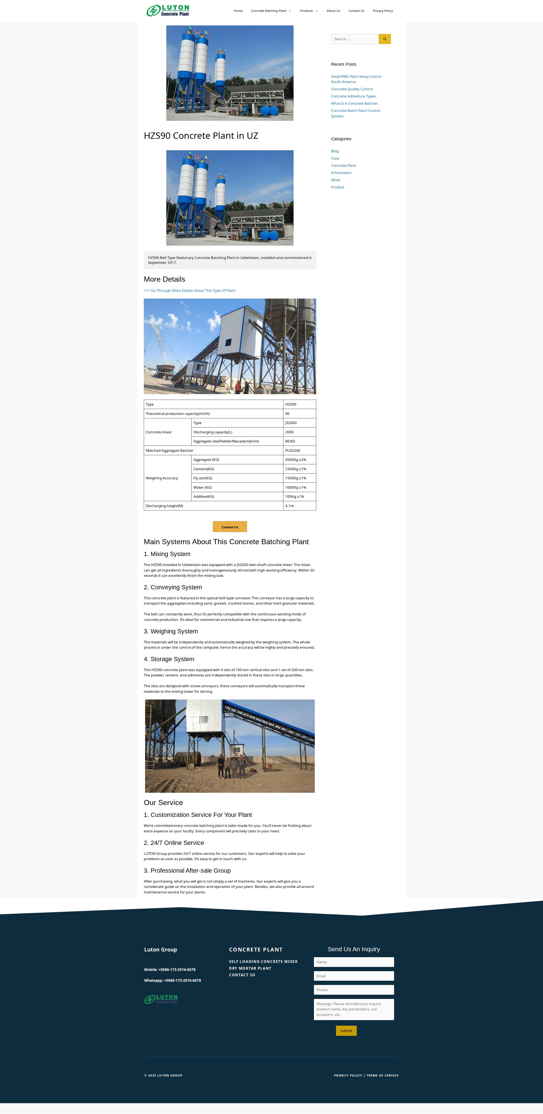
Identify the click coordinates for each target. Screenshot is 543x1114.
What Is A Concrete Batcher (354, 103)
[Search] (385, 39)
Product (337, 187)
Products (306, 10)
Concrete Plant (343, 165)
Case (335, 158)
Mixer (336, 179)
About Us (333, 10)
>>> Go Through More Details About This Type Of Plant (189, 290)
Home (238, 10)
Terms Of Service (383, 1075)
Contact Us (356, 10)
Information (341, 172)
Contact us (242, 974)
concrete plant (256, 949)
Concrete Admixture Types (353, 96)
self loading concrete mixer (263, 961)
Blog (335, 151)
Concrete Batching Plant (268, 10)
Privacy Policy (383, 10)
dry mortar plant (250, 968)
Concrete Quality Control (352, 88)
